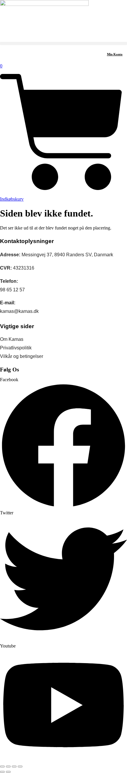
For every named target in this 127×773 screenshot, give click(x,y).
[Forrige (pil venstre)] (2, 772)
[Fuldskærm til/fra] (8, 766)
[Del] (14, 766)
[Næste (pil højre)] (8, 772)
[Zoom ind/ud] (2, 766)
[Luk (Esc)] (20, 766)
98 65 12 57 (12, 289)
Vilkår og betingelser (21, 356)
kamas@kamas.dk (19, 311)
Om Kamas (11, 339)
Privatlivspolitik (16, 347)
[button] (63, 43)
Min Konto (115, 54)
